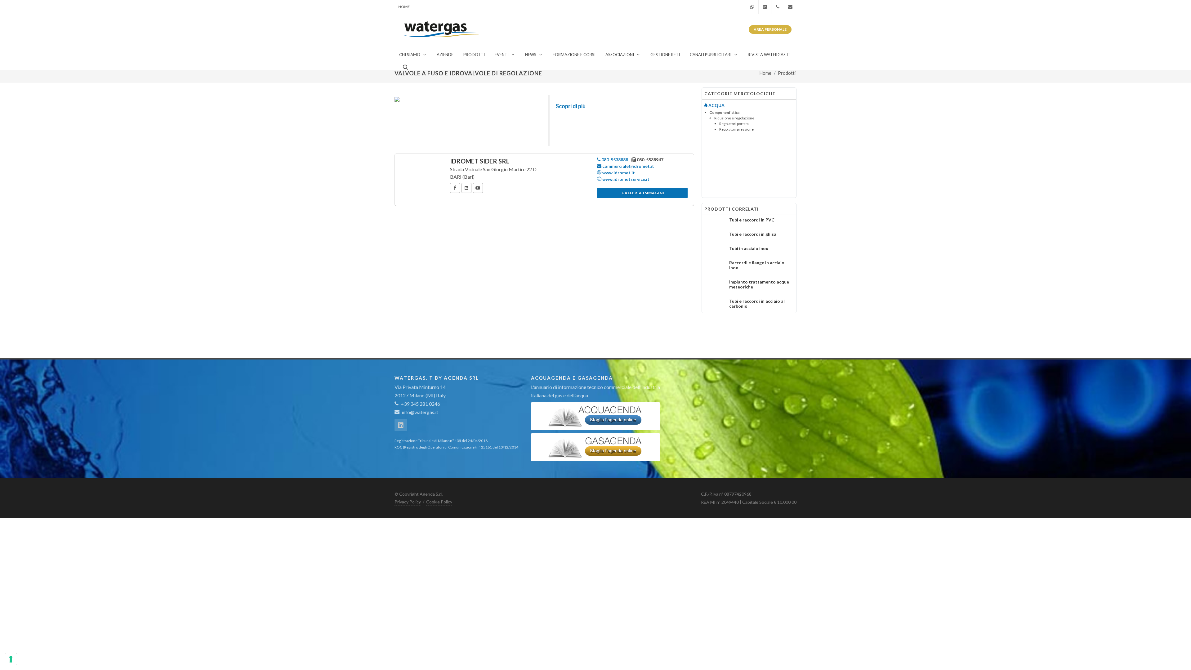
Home (404, 6)
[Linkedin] (765, 7)
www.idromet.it (618, 172)
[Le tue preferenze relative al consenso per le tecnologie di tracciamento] (11, 659)
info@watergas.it (420, 412)
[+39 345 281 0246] (777, 7)
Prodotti (787, 73)
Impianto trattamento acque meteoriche (759, 284)
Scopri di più (571, 106)
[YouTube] (478, 188)
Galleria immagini (643, 192)
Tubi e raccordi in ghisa (752, 234)
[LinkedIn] (466, 188)
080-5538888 (614, 159)
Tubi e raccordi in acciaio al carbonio (757, 303)
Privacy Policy (408, 501)
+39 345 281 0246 (420, 404)
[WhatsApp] (752, 7)
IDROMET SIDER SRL (479, 161)
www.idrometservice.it (625, 179)
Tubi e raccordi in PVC (751, 219)
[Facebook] (455, 188)
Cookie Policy (439, 501)
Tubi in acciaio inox (748, 248)
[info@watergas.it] (790, 7)
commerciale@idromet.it (627, 166)
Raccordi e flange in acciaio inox (756, 265)
